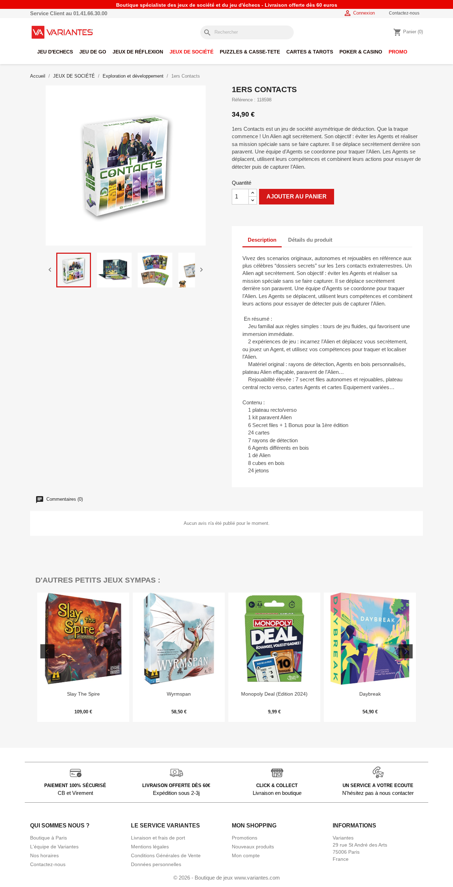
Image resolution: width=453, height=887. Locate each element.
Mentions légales (150, 846)
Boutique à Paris (48, 838)
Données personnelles (156, 864)
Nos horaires (44, 855)
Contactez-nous (404, 13)
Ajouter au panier (296, 196)
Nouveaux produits (253, 846)
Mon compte (246, 855)
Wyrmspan (179, 694)
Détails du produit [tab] (310, 240)
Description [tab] (262, 240)
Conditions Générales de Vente (166, 855)
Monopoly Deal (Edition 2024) (274, 694)
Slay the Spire (83, 694)
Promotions (244, 838)
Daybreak (370, 694)
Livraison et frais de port (158, 838)
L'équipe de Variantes (54, 846)
